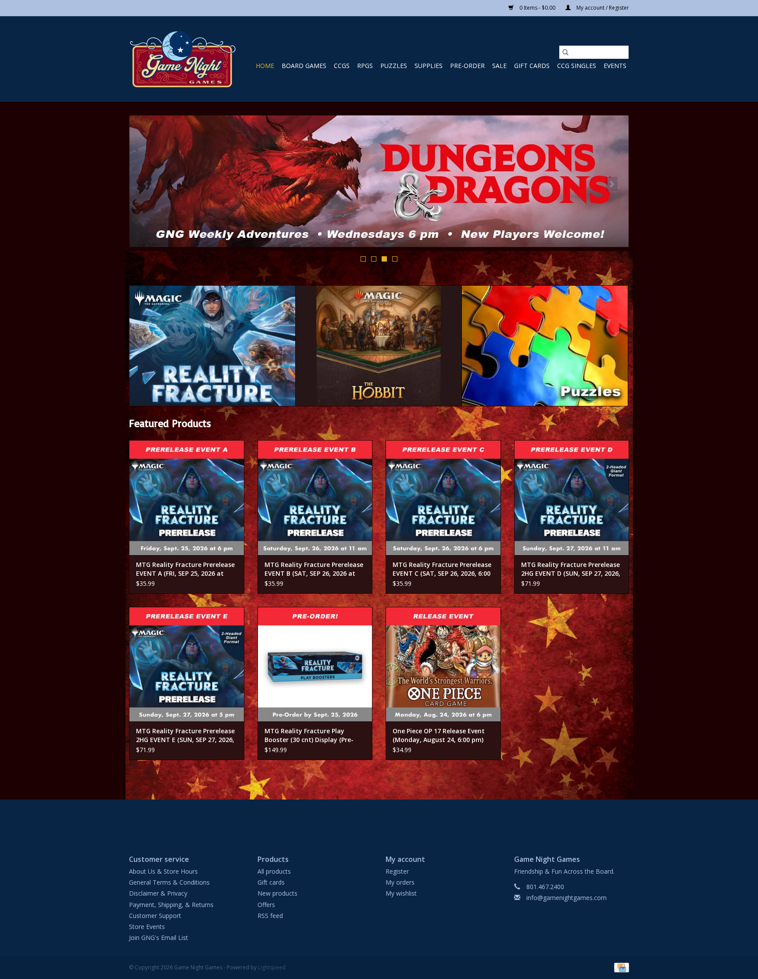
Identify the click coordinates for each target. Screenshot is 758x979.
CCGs (342, 65)
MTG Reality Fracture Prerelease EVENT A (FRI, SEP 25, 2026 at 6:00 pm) (185, 569)
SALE (499, 65)
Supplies (429, 65)
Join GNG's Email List (158, 937)
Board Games (304, 65)
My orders (400, 882)
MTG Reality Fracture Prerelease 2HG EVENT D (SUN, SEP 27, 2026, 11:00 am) (570, 569)
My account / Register (602, 7)
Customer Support (155, 915)
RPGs (365, 65)
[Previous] (146, 184)
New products (277, 893)
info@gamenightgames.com (566, 897)
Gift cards (532, 65)
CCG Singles (576, 65)
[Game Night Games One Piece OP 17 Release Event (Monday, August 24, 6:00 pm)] (443, 664)
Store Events (147, 926)
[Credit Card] (620, 967)
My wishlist (401, 893)
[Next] (612, 184)
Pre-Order (467, 65)
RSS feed (270, 915)
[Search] (565, 52)
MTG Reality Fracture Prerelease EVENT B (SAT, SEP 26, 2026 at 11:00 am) (314, 569)
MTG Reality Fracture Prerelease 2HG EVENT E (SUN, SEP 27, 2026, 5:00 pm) (185, 735)
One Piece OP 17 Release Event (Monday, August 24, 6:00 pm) (439, 735)
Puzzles (393, 65)
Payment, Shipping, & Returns (171, 904)
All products (274, 871)
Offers (266, 904)
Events (615, 65)
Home (265, 65)
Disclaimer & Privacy (158, 893)
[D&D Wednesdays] (379, 181)
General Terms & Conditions (169, 882)
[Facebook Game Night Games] (379, 820)
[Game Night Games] (182, 59)
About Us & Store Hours (163, 871)
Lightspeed (272, 967)
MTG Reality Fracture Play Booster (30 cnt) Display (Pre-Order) (309, 735)
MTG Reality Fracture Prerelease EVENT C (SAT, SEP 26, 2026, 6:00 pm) (442, 569)
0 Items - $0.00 (537, 7)
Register (397, 871)
